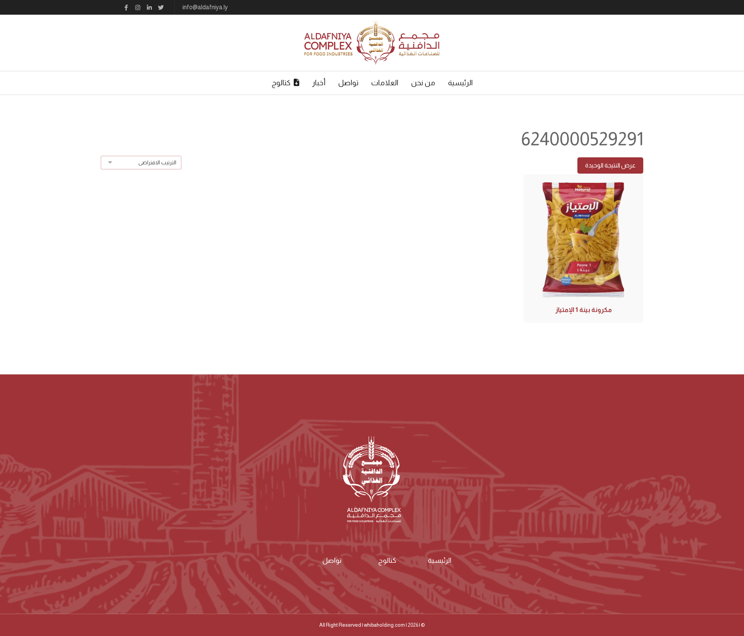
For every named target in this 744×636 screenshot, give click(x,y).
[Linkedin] (149, 8)
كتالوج (387, 560)
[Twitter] (161, 8)
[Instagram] (137, 8)
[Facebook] (126, 8)
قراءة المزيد (583, 265)
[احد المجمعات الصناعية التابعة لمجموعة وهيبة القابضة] (372, 43)
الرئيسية (439, 560)
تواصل (331, 560)
